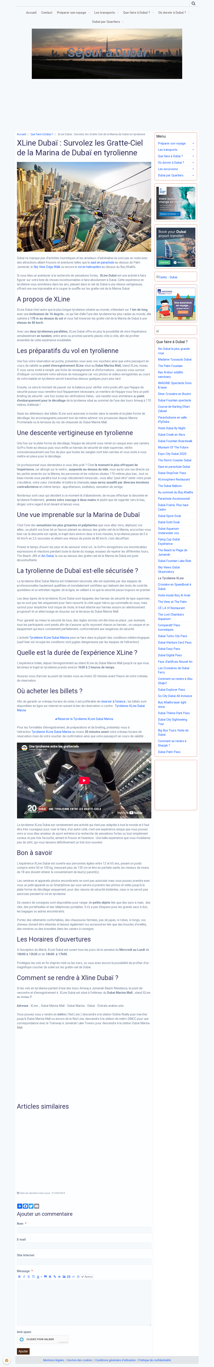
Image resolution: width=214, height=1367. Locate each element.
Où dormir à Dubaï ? (172, 12)
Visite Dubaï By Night (171, 428)
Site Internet (25, 1255)
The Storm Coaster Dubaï (174, 460)
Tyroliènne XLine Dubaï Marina (49, 637)
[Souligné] (28, 1276)
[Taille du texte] (33, 1276)
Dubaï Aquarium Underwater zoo (168, 531)
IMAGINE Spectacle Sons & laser (175, 385)
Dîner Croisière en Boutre (174, 394)
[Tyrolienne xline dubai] (84, 206)
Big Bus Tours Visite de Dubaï (173, 733)
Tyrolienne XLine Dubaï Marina (51, 732)
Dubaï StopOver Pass (172, 473)
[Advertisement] (107, 104)
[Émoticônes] (78, 1276)
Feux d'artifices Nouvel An (175, 662)
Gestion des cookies (79, 1360)
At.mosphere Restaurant (174, 479)
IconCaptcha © (63, 1342)
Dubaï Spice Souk (169, 516)
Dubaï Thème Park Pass (174, 713)
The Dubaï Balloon (170, 486)
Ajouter (23, 1351)
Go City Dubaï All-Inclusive (175, 696)
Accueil (31, 12)
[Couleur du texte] (39, 1276)
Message (23, 1271)
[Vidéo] (68, 1276)
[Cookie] (6, 1360)
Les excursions (168, 169)
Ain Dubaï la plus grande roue (174, 351)
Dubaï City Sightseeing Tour (172, 722)
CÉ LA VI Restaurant (171, 608)
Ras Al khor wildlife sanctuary (170, 375)
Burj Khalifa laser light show (172, 705)
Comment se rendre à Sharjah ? (172, 743)
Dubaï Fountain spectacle (174, 400)
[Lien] (54, 1276)
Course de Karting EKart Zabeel (174, 409)
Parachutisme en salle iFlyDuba (172, 420)
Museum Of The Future (173, 447)
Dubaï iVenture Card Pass (175, 642)
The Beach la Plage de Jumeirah (172, 552)
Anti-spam (24, 1332)
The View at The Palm (172, 602)
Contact (46, 12)
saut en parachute (102, 262)
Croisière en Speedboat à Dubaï (174, 587)
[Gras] (19, 1276)
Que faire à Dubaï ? (137, 12)
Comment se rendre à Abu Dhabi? (175, 681)
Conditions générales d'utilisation (115, 1360)
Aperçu (88, 1276)
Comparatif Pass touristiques (169, 627)
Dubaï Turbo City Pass (172, 636)
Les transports (105, 12)
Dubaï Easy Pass (169, 649)
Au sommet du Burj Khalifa (175, 492)
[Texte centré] (50, 1276)
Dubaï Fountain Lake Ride (174, 561)
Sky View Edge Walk (47, 267)
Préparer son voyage (72, 12)
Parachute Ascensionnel (174, 498)
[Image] (64, 1276)
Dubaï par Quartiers (106, 22)
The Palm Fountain (170, 366)
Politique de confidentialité (154, 1360)
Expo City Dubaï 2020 (172, 454)
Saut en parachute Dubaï (174, 467)
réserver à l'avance (113, 701)
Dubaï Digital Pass (170, 655)
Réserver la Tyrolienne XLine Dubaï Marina (85, 719)
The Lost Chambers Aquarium (171, 617)
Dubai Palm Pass (169, 752)
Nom (20, 1223)
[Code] (73, 1276)
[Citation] (45, 1276)
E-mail (21, 1239)
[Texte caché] (59, 1276)
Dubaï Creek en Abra (171, 434)
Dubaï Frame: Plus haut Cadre (173, 507)
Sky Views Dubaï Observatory (169, 570)
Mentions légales (53, 1360)
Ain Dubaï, (47, 556)
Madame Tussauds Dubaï (174, 359)
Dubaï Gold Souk (169, 522)
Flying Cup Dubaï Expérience (169, 542)
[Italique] (24, 1276)
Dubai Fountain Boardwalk (175, 441)
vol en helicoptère (89, 267)
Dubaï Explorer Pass (171, 690)
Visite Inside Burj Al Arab (174, 595)
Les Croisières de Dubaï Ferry (173, 670)
